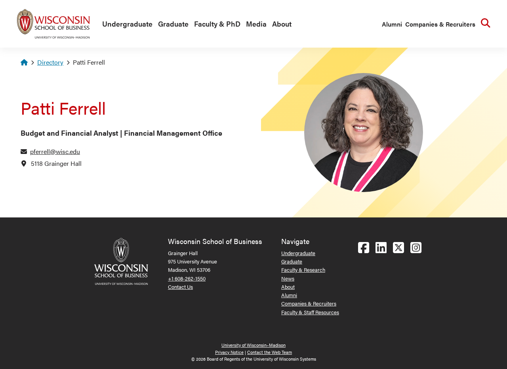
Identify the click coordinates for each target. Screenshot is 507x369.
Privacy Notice (229, 352)
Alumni (392, 24)
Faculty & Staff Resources (310, 312)
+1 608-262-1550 (187, 278)
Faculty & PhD (217, 24)
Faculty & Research (303, 269)
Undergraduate (127, 24)
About (282, 24)
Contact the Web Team (269, 352)
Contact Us (180, 286)
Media (256, 24)
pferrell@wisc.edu (55, 151)
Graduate (173, 24)
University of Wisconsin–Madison (253, 345)
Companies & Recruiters (440, 24)
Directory (50, 62)
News (287, 278)
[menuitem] (125, 24)
